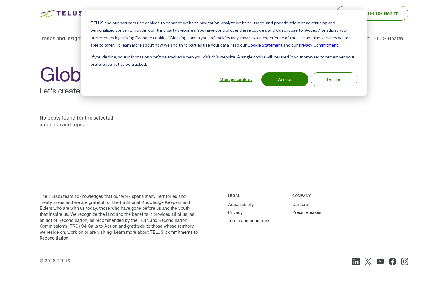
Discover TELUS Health (372, 13)
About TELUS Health (379, 38)
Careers (300, 204)
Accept (285, 79)
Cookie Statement (265, 44)
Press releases (306, 212)
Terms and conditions (249, 220)
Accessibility (241, 204)
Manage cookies (235, 79)
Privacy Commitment (318, 44)
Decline (334, 79)
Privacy (235, 212)
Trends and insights (62, 38)
